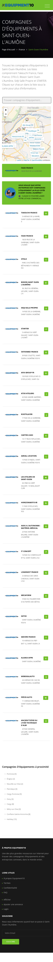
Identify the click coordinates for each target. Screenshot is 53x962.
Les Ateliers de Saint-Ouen (28, 478)
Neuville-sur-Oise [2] (14, 784)
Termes (7, 883)
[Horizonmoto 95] (17, 130)
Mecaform (35, 156)
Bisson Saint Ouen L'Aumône (30, 283)
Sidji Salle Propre (29, 308)
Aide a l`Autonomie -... (35, 139)
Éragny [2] (10, 779)
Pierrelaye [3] (11, 789)
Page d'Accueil (8, 49)
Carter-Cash (27, 435)
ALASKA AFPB (7, 146)
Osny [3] (9, 799)
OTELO (24, 259)
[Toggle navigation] (47, 6)
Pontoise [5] (11, 774)
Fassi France (27, 168)
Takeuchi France (29, 212)
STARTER (25, 328)
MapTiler (27, 160)
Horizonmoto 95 (18, 136)
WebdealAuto (35, 145)
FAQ (5, 892)
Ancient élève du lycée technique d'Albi (29, 722)
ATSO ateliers (27, 393)
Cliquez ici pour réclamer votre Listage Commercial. (31, 197)
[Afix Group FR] (27, 119)
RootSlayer (32, 131)
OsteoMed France (29, 351)
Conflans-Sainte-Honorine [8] (18, 814)
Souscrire (10, 941)
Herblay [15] (11, 819)
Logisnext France (35, 135)
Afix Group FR (28, 125)
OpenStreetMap (37, 160)
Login (6, 909)
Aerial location (35, 142)
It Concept (34, 153)
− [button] (6, 114)
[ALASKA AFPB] (6, 140)
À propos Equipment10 (14, 878)
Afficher (7, 899)
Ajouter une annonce (13, 904)
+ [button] (6, 110)
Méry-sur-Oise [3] (13, 809)
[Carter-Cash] (19, 129)
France (22, 49)
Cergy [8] (10, 804)
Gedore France (38, 149)
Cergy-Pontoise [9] (14, 794)
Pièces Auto (26, 697)
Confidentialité (10, 888)
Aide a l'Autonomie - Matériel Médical (30, 526)
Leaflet (19, 160)
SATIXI (31, 137)
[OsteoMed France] (24, 128)
